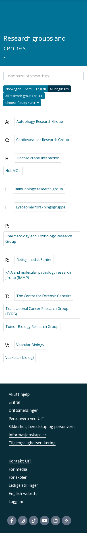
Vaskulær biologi (19, 357)
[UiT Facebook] (12, 520)
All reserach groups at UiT (24, 96)
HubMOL (13, 170)
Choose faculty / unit (20, 103)
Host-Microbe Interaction (38, 157)
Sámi (28, 89)
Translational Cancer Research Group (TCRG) (36, 311)
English (41, 89)
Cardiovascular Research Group (42, 139)
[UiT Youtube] (44, 520)
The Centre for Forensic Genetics (43, 295)
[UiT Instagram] (22, 520)
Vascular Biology (30, 344)
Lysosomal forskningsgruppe (40, 207)
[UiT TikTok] (33, 520)
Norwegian (13, 89)
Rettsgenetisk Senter (34, 259)
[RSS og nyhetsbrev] (66, 520)
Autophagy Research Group (40, 121)
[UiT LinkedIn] (55, 520)
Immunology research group (39, 188)
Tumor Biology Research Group (31, 326)
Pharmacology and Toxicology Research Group (38, 239)
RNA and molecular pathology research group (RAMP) (38, 275)
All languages (59, 89)
